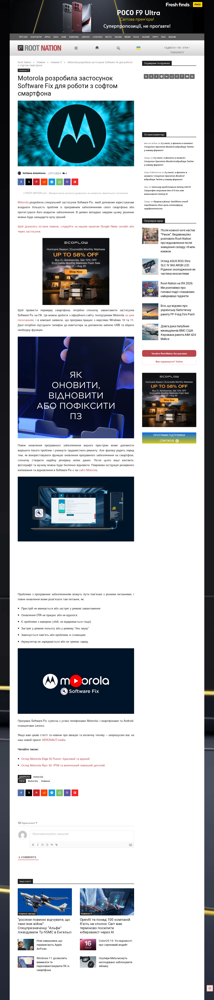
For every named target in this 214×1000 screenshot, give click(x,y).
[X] (28, 182)
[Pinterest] (36, 182)
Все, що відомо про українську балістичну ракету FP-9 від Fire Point (178, 310)
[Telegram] (51, 182)
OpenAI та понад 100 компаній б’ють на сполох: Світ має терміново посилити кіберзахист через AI (105, 926)
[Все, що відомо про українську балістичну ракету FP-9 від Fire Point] (150, 311)
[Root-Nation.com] (39, 48)
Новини (41, 62)
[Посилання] (56, 845)
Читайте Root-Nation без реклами (169, 353)
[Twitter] (151, 76)
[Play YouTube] (76, 681)
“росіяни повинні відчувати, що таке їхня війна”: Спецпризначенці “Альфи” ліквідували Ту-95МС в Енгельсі (45, 926)
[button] (118, 48)
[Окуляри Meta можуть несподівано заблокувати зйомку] (88, 962)
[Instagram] (177, 76)
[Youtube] (187, 76)
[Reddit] (171, 76)
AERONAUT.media (53, 740)
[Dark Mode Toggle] (209, 988)
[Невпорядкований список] (47, 845)
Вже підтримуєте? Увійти (169, 361)
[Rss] (146, 76)
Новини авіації (27, 913)
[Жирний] (33, 845)
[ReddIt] (44, 182)
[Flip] (75, 182)
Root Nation (24, 62)
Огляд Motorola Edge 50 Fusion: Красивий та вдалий (55, 758)
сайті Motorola (88, 470)
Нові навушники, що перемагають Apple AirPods (49, 944)
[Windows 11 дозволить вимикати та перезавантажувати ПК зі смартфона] (26, 962)
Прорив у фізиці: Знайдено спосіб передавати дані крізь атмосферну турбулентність (166, 205)
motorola (38, 776)
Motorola (23, 202)
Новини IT (56, 62)
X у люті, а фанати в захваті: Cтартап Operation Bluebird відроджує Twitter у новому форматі (169, 147)
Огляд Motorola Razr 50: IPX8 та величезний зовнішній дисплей (63, 765)
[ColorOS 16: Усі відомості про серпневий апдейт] (88, 944)
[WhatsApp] (59, 182)
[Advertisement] (76, 567)
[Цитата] (51, 845)
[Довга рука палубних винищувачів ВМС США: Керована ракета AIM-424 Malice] (150, 332)
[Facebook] (21, 182)
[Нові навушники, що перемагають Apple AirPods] (26, 944)
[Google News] (192, 76)
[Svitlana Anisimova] (20, 173)
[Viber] (67, 182)
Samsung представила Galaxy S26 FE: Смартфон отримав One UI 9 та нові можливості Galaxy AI (167, 190)
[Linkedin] (166, 76)
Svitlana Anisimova (34, 173)
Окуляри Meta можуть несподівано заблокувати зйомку (115, 962)
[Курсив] (37, 845)
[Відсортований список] (42, 845)
